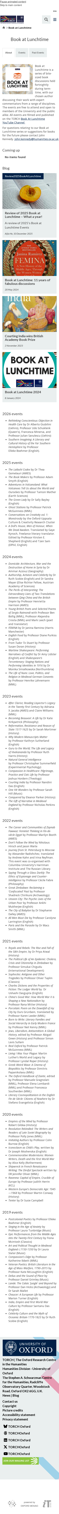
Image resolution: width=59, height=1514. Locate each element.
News (6, 1395)
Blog (15, 1395)
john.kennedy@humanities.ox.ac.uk (37, 139)
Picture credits (12, 1410)
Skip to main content (11, 5)
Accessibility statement (18, 1415)
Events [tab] (21, 52)
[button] (55, 11)
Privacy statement (15, 1419)
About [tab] (8, 52)
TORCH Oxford (19, 1440)
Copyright (9, 1406)
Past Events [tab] (38, 52)
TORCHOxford (19, 1447)
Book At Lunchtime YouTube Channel (23, 120)
